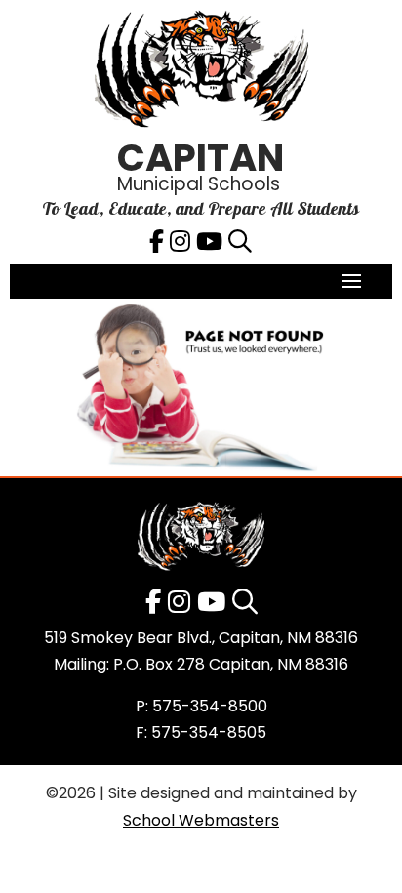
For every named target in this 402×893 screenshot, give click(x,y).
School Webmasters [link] (201, 820)
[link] (201, 74)
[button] (351, 280)
